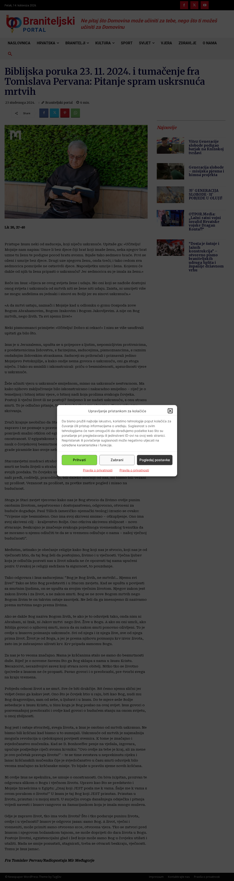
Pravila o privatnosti (97, 470)
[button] (170, 411)
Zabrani (117, 460)
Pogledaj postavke (154, 460)
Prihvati (79, 460)
